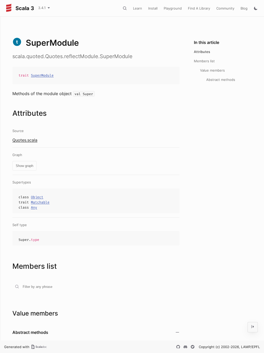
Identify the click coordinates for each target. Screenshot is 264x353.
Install (153, 8)
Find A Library (199, 8)
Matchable (40, 202)
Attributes (202, 52)
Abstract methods (220, 80)
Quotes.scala (24, 140)
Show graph (24, 166)
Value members (212, 70)
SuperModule (42, 75)
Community (225, 8)
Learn (137, 8)
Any (34, 207)
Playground (173, 8)
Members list (204, 61)
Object (37, 197)
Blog (244, 8)
